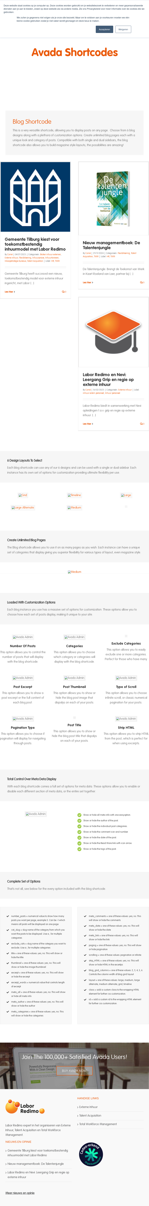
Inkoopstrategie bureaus (15, 261)
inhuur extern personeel (93, 393)
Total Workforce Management (98, 1124)
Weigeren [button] (123, 29)
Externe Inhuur (88, 1107)
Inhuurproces (38, 258)
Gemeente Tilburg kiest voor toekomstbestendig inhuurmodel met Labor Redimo (35, 245)
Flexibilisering (25, 258)
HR (52, 261)
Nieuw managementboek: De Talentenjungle (36, 1164)
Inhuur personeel (112, 393)
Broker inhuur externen (50, 255)
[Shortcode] (74, 57)
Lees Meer (9, 292)
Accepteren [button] (104, 29)
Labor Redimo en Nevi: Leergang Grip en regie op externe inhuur (108, 380)
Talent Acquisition (35, 261)
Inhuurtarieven (52, 258)
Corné (10, 255)
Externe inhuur (11, 258)
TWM (57, 261)
